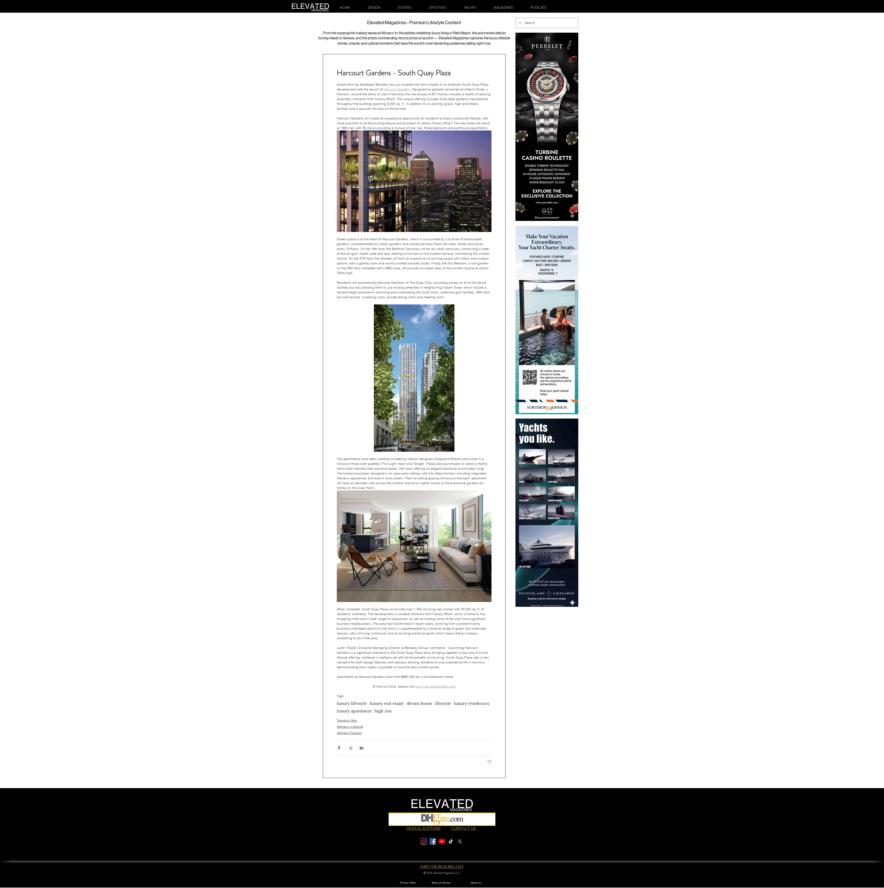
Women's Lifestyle (350, 727)
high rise (383, 711)
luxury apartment (354, 711)
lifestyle (443, 703)
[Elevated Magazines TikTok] (451, 841)
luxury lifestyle (352, 703)
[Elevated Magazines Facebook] (433, 841)
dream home (419, 703)
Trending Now (347, 720)
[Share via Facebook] (339, 748)
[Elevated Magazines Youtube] (442, 841)
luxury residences (471, 703)
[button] (374, 7)
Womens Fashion (349, 733)
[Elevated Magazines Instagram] (424, 841)
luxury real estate (387, 703)
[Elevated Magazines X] (460, 841)
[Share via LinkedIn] (361, 748)
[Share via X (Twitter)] (350, 748)
